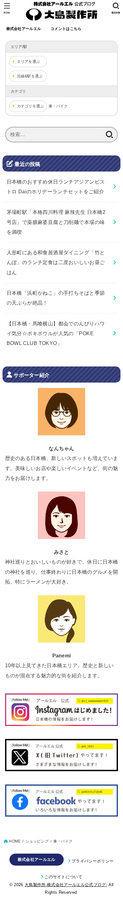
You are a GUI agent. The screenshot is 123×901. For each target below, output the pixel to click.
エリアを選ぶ (28, 61)
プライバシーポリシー (93, 861)
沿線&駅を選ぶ (30, 76)
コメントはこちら (65, 29)
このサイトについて (63, 876)
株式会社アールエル (23, 29)
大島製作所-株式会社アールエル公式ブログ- (66, 884)
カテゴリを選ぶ (30, 106)
